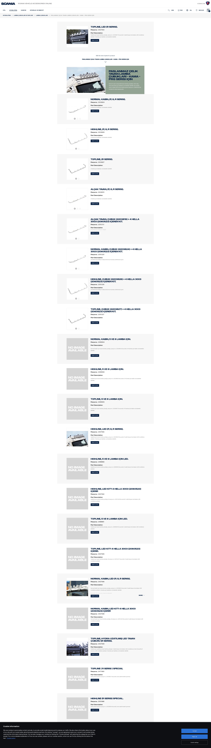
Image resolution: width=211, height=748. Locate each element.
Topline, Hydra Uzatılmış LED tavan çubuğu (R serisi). (113, 639)
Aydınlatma (13, 10)
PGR (181, 10)
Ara (172, 10)
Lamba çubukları (42, 15)
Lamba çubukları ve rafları (23, 15)
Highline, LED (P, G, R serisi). (107, 429)
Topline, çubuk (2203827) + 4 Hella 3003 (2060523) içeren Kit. (115, 310)
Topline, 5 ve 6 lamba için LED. (109, 519)
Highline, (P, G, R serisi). (104, 129)
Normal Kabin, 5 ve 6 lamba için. (111, 339)
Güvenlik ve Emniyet (37, 10)
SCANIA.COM (201, 3)
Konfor (23, 10)
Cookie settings (194, 742)
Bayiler (201, 10)
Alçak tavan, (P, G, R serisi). (107, 189)
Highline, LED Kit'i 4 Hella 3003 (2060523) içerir (116, 490)
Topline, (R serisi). (102, 159)
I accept (195, 731)
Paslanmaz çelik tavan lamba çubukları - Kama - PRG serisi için (124, 75)
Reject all (194, 736)
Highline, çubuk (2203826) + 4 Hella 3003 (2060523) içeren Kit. (116, 280)
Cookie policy (11, 738)
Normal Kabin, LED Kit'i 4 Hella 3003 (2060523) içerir (113, 610)
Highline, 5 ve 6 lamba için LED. (109, 459)
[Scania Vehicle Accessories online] (8, 3)
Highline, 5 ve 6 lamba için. (107, 369)
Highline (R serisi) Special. (107, 698)
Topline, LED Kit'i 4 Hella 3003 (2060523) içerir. (115, 550)
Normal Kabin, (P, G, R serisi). (108, 99)
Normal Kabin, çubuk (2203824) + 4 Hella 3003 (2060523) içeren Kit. (116, 250)
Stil (4, 10)
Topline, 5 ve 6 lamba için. (107, 399)
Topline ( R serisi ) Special (107, 668)
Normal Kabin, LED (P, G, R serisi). (110, 579)
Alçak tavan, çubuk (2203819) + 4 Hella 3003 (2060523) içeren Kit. (115, 220)
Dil (190, 10)
